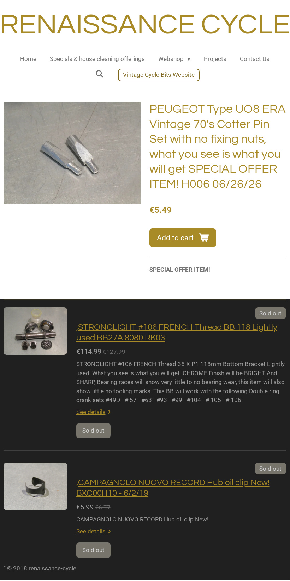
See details (91, 411)
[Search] (99, 74)
